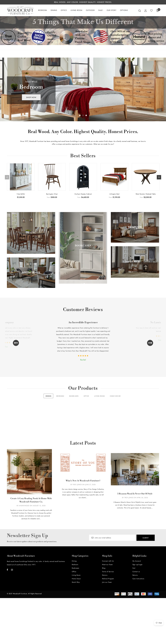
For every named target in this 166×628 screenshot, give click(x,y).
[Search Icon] (139, 10)
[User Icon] (145, 10)
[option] (83, 89)
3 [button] (86, 115)
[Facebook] (7, 570)
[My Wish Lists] (151, 10)
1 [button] (80, 115)
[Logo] (20, 10)
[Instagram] (12, 570)
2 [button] (83, 115)
